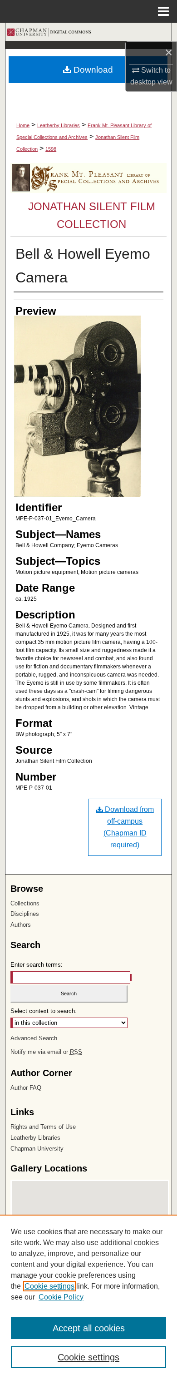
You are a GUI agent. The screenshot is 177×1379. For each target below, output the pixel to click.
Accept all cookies (89, 1328)
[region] (88, 1297)
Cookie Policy (61, 1297)
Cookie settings (49, 1286)
